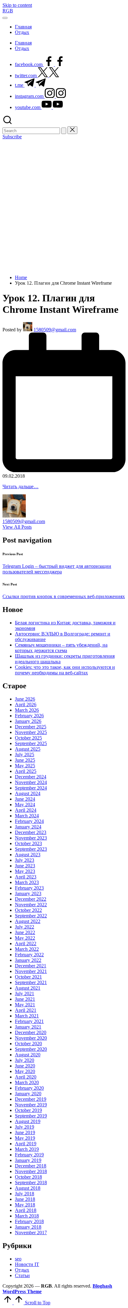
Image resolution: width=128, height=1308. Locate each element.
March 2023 (27, 882)
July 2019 (24, 1127)
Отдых (22, 1269)
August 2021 (27, 988)
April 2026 (25, 704)
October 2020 (28, 1043)
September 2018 (31, 1182)
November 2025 (31, 732)
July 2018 (24, 1193)
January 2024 (28, 826)
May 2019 (25, 1138)
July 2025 (24, 754)
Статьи (22, 1275)
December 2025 (30, 726)
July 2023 (24, 860)
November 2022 (31, 904)
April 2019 (25, 1143)
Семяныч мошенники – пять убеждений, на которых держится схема (61, 647)
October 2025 (28, 737)
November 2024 (31, 782)
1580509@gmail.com (23, 521)
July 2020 (24, 1060)
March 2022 (27, 949)
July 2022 (24, 926)
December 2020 (30, 1032)
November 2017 (31, 1232)
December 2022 (30, 899)
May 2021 (25, 1004)
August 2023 (27, 854)
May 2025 (25, 765)
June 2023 (25, 865)
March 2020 (27, 1082)
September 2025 (31, 743)
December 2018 (30, 1165)
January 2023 (28, 893)
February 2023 (29, 888)
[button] (63, 131)
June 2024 (25, 799)
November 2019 (31, 1104)
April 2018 (25, 1210)
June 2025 (25, 760)
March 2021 (27, 1015)
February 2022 (29, 954)
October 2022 (28, 910)
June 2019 (25, 1132)
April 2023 (25, 876)
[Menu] (4, 18)
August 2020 (27, 1054)
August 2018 (27, 1188)
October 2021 (28, 976)
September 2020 (31, 1049)
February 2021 (29, 1021)
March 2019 (27, 1149)
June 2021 (25, 999)
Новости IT (27, 1264)
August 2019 (27, 1121)
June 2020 (25, 1065)
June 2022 (25, 932)
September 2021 (31, 982)
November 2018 (31, 1171)
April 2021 (25, 1010)
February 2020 (29, 1088)
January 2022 (28, 960)
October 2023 (28, 843)
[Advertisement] (64, 206)
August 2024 (27, 793)
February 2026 (29, 715)
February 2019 (29, 1154)
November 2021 (31, 971)
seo (18, 1258)
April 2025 (25, 771)
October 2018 (28, 1177)
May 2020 (25, 1071)
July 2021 (24, 993)
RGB (7, 10)
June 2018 (25, 1199)
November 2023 (31, 838)
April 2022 (25, 943)
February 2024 (29, 821)
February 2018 (29, 1221)
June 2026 (25, 699)
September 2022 (31, 915)
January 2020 (28, 1093)
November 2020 (31, 1038)
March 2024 (27, 815)
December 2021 (30, 965)
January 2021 (28, 1026)
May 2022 (25, 938)
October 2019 (28, 1110)
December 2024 (30, 776)
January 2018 (28, 1227)
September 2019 (31, 1115)
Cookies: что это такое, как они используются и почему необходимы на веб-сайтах (65, 669)
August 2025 (27, 749)
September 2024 (31, 787)
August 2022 (27, 921)
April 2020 (25, 1077)
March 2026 (27, 710)
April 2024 (25, 810)
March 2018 (27, 1215)
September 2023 (31, 849)
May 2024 (25, 804)
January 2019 (28, 1160)
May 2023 (25, 871)
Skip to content (17, 5)
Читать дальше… (20, 486)
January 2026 (28, 721)
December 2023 (30, 832)
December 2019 (30, 1099)
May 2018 (25, 1204)
